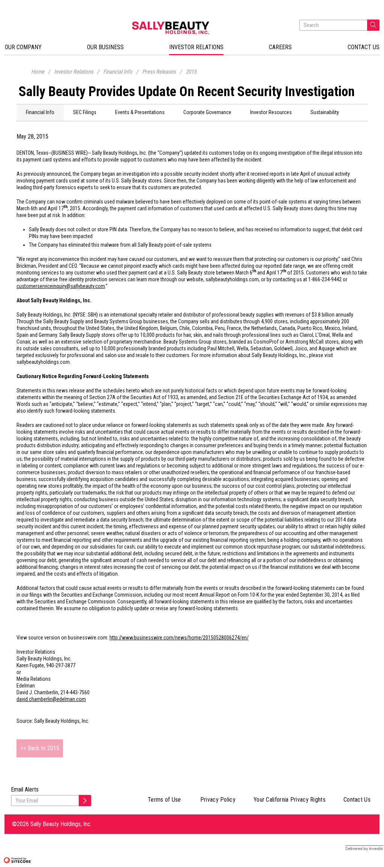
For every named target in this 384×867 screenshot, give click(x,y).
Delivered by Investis (358, 849)
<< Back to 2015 (39, 748)
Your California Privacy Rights (290, 799)
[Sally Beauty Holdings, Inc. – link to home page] (192, 28)
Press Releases (159, 71)
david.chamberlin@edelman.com (51, 699)
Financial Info (117, 71)
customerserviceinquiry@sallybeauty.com (60, 286)
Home (37, 71)
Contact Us (357, 799)
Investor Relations (73, 71)
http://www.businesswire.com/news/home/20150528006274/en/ (179, 638)
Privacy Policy (218, 799)
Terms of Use (164, 799)
